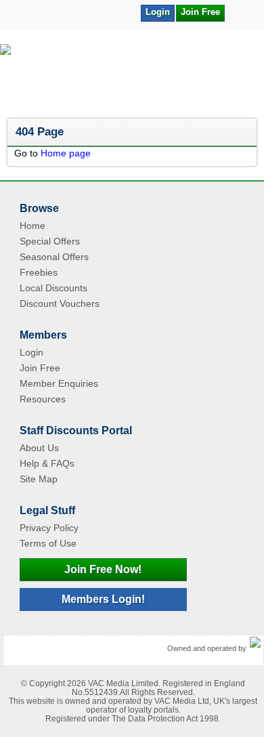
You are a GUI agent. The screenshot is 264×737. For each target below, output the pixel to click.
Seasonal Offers (54, 256)
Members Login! (103, 599)
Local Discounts (53, 287)
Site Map (39, 478)
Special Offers (50, 241)
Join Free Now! (102, 569)
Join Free (200, 12)
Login (158, 12)
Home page (66, 153)
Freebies (39, 272)
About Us (39, 447)
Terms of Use (48, 543)
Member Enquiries (59, 383)
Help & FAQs (47, 463)
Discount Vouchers (60, 303)
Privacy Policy (49, 527)
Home (32, 225)
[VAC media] (255, 643)
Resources (43, 399)
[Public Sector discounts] (132, 75)
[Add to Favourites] (242, 12)
